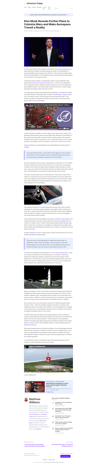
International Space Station (62, 219)
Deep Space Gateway (30, 325)
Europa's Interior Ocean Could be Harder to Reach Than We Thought (64, 430)
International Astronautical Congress (40, 82)
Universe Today (35, 3)
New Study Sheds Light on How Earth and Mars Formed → (62, 445)
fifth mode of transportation (60, 252)
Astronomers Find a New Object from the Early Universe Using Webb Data (63, 410)
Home (25, 7)
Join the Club (44, 8)
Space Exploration (55, 30)
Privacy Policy (51, 459)
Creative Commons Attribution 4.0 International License (54, 462)
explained (31, 232)
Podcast (34, 7)
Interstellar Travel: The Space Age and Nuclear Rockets (63, 416)
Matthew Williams (29, 30)
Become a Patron (65, 456)
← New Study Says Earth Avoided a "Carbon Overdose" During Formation (34, 445)
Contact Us (44, 459)
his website (38, 429)
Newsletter (39, 7)
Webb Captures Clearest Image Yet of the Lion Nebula (63, 422)
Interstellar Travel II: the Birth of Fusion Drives (63, 403)
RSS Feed (49, 8)
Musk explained (30, 145)
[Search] (72, 8)
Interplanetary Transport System (62, 94)
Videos (29, 7)
